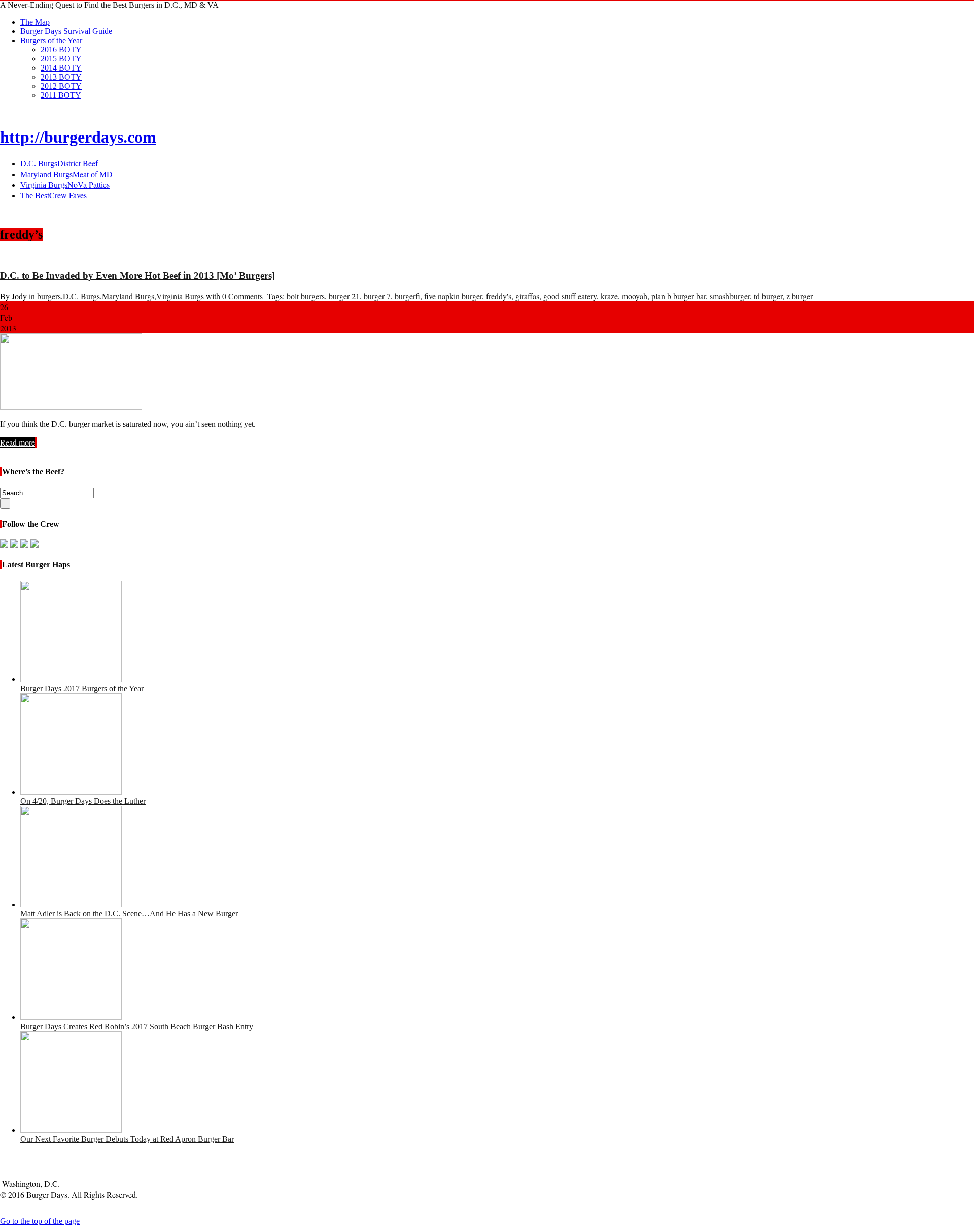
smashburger (730, 296)
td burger (768, 296)
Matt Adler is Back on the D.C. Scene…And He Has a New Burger (129, 913)
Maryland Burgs (128, 296)
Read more (17, 442)
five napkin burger (453, 296)
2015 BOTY (61, 58)
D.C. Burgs (81, 296)
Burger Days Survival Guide (66, 31)
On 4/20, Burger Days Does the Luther (83, 801)
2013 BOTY (61, 77)
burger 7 (377, 296)
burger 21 (344, 296)
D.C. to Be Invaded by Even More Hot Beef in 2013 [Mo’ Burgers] (137, 275)
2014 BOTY (61, 67)
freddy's (498, 296)
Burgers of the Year (51, 40)
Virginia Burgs (180, 296)
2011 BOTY (61, 95)
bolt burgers (306, 296)
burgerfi (407, 296)
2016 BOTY (61, 49)
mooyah (634, 296)
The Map (35, 22)
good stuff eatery (570, 296)
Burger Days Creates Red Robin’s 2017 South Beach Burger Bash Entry (136, 1026)
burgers (49, 296)
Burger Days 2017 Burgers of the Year (82, 688)
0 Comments (242, 296)
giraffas (527, 296)
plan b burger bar (678, 296)
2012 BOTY (61, 86)
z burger (799, 296)
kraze (609, 296)
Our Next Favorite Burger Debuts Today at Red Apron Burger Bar (127, 1139)
